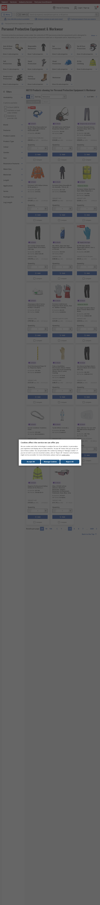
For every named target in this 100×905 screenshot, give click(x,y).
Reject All (70, 462)
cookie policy (65, 455)
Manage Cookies (50, 462)
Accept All (31, 462)
